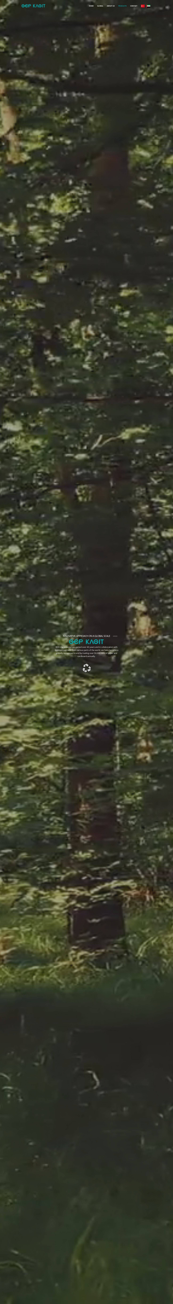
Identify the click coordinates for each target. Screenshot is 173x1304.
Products (122, 6)
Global (100, 6)
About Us (111, 6)
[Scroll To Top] (169, 1301)
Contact (133, 6)
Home (91, 6)
